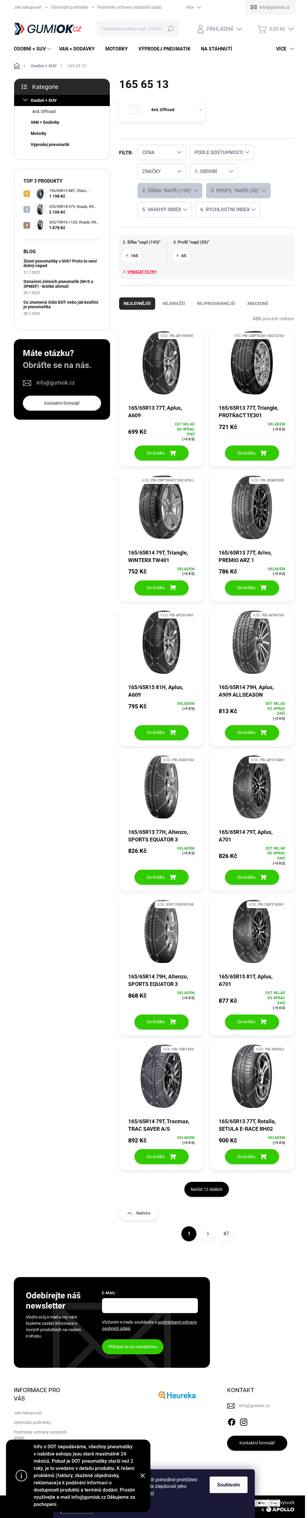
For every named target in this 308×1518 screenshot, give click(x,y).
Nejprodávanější (216, 303)
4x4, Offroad (44, 111)
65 (183, 255)
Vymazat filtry (141, 272)
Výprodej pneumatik (50, 144)
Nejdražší (174, 303)
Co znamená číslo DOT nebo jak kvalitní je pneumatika (60, 304)
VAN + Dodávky (45, 122)
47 (226, 1234)
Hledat (170, 28)
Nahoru (143, 1213)
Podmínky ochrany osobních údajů (129, 7)
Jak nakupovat (28, 7)
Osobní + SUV (44, 100)
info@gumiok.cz (55, 382)
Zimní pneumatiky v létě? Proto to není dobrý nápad (60, 263)
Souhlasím (228, 1485)
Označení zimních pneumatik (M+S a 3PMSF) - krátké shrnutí (58, 283)
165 (134, 255)
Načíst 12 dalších (207, 1189)
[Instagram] (243, 1420)
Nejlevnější (137, 303)
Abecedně (257, 303)
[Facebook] (231, 1420)
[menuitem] (33, 49)
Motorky (38, 133)
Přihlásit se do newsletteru (132, 1346)
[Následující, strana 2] (207, 1233)
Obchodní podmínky (69, 7)
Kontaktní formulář (62, 403)
